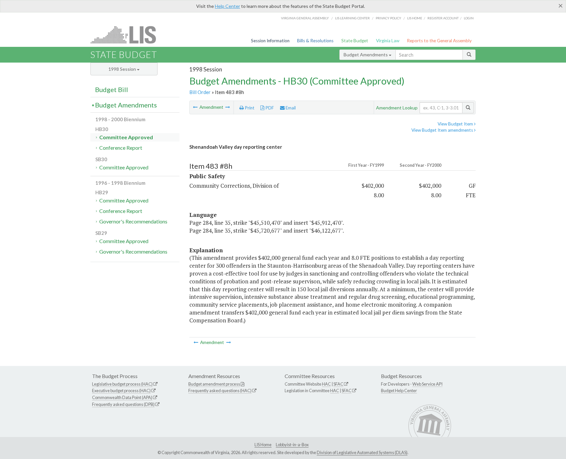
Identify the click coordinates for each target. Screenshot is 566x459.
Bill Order (200, 92)
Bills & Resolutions (315, 40)
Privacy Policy (388, 18)
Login (469, 18)
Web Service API (427, 384)
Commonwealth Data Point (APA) (122, 397)
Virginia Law (387, 40)
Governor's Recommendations (133, 221)
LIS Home (263, 444)
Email (290, 107)
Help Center (227, 6)
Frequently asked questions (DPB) (123, 404)
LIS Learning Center (352, 18)
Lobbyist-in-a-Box (292, 444)
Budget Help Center (399, 390)
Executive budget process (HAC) (121, 390)
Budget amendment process (214, 384)
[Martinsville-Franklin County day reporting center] (227, 107)
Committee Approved (126, 137)
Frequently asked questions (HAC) (220, 390)
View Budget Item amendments (442, 130)
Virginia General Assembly (305, 18)
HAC (326, 384)
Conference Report (120, 147)
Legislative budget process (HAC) (122, 384)
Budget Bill (111, 89)
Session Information (270, 40)
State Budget (354, 40)
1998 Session (122, 69)
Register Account (443, 18)
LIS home (414, 18)
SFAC (338, 384)
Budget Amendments (366, 54)
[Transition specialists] (195, 107)
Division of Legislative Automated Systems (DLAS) (362, 452)
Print (249, 107)
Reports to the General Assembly (439, 40)
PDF (269, 107)
